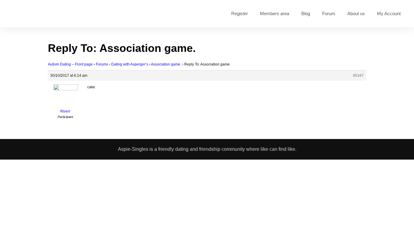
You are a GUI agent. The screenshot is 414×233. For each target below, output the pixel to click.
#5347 (358, 75)
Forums (102, 64)
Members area (274, 13)
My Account (389, 13)
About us (356, 13)
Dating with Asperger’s (129, 64)
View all (273, 214)
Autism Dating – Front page (70, 64)
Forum (328, 13)
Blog (305, 13)
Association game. (166, 64)
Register (239, 13)
